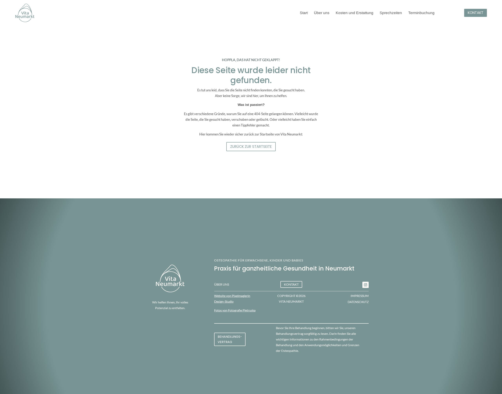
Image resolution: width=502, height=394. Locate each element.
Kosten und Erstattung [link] (354, 13)
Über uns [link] (321, 13)
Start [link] (304, 13)
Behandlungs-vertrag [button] (230, 339)
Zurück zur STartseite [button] (251, 146)
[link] (365, 285)
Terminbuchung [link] (421, 13)
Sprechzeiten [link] (391, 13)
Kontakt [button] (475, 12)
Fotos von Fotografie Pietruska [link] (235, 310)
